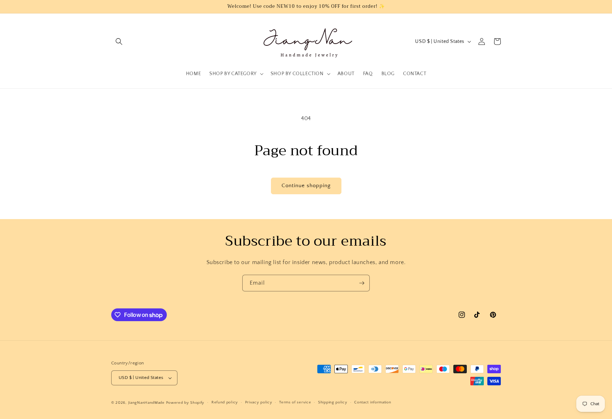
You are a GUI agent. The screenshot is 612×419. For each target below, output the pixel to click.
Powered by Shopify (185, 403)
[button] (119, 41)
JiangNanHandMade (146, 403)
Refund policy (224, 402)
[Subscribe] (361, 283)
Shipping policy (332, 402)
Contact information (372, 402)
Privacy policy (258, 402)
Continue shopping (306, 186)
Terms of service (295, 402)
